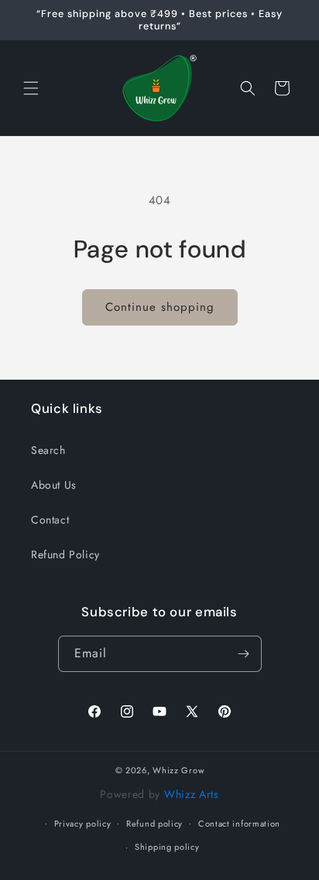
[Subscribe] (244, 654)
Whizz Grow (178, 770)
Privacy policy (82, 823)
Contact (50, 519)
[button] (31, 88)
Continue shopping (159, 307)
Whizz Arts (191, 794)
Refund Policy (65, 554)
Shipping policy (167, 847)
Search (48, 450)
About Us (54, 485)
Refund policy (154, 823)
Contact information (239, 823)
